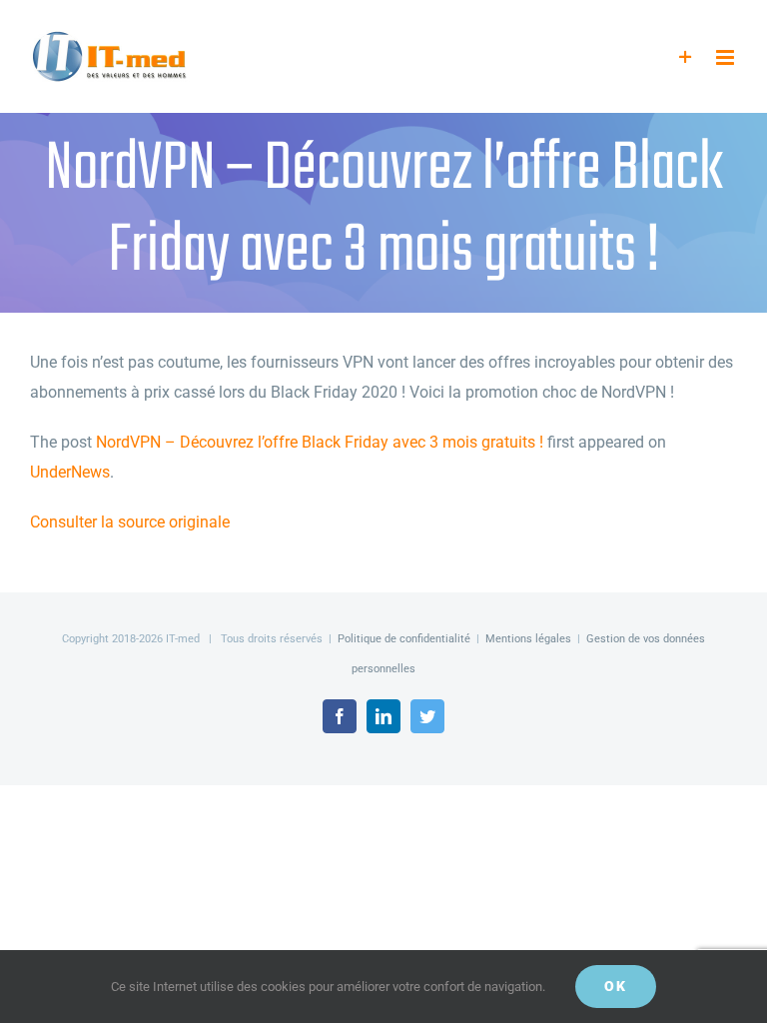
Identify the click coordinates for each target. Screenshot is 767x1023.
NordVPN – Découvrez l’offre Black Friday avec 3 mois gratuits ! (319, 442)
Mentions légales (528, 638)
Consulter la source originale (130, 521)
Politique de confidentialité (404, 638)
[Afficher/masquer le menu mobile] (726, 57)
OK (615, 986)
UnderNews (70, 472)
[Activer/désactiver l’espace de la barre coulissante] (685, 57)
